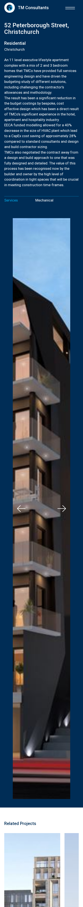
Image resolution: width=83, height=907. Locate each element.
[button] (70, 7)
